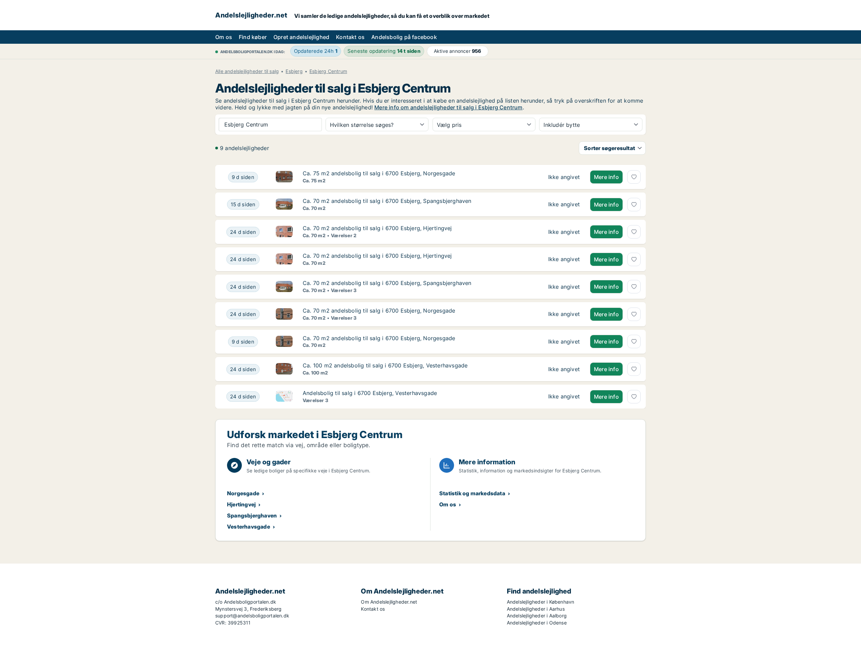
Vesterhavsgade (248, 526)
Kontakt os (350, 37)
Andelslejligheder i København (540, 602)
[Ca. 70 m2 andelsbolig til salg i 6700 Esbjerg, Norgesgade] (564, 314)
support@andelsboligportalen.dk (252, 615)
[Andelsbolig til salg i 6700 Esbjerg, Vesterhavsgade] (564, 397)
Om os (223, 37)
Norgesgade (243, 493)
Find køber (253, 37)
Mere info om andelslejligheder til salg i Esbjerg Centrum (448, 107)
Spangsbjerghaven (252, 515)
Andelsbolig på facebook (404, 37)
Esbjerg (294, 71)
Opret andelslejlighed (301, 37)
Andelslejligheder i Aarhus (536, 609)
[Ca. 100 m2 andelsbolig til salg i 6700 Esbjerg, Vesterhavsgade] (564, 369)
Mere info (606, 177)
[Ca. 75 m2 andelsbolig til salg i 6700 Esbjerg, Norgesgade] (564, 177)
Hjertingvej (241, 504)
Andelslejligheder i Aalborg (537, 615)
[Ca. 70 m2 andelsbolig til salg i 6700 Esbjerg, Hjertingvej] (564, 232)
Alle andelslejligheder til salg (247, 71)
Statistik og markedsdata (472, 493)
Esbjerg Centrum (328, 71)
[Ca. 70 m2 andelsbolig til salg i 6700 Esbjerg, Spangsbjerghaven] (564, 204)
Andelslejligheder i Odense (537, 622)
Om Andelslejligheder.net (389, 602)
